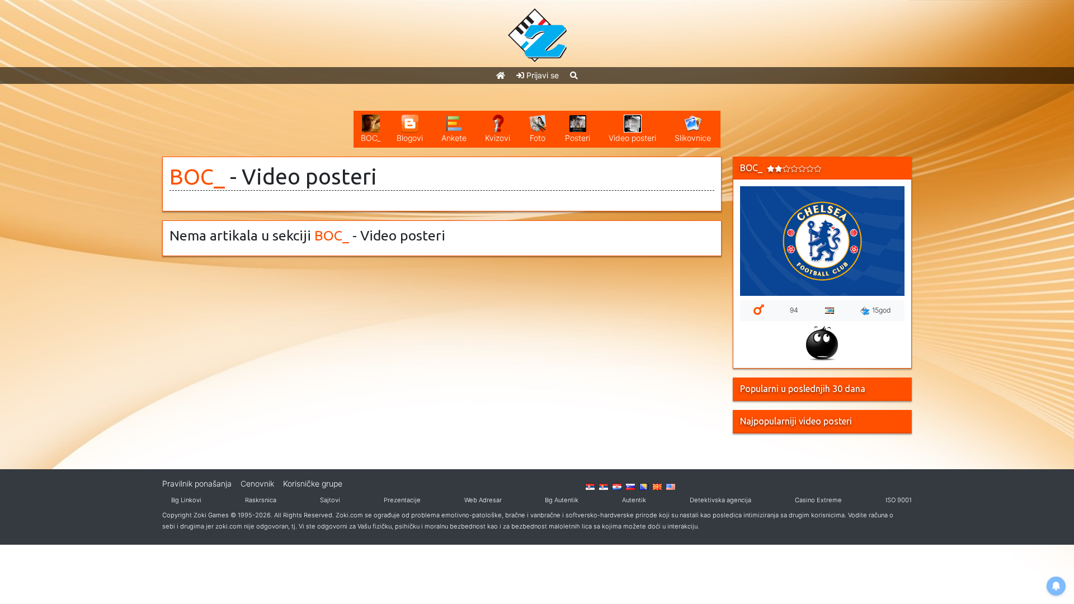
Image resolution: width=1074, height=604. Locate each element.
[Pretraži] (574, 75)
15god (881, 310)
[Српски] (590, 486)
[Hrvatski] (617, 486)
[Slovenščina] (630, 486)
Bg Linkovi (186, 500)
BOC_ (197, 176)
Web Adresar (483, 500)
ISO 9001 (898, 500)
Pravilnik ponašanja (197, 483)
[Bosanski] (643, 486)
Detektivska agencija (720, 500)
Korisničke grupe (312, 483)
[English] (670, 486)
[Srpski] (603, 486)
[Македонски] (657, 486)
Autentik (634, 500)
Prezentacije (402, 500)
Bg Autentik (561, 500)
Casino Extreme (818, 500)
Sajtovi (330, 500)
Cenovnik (257, 483)
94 (794, 310)
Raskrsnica (260, 500)
